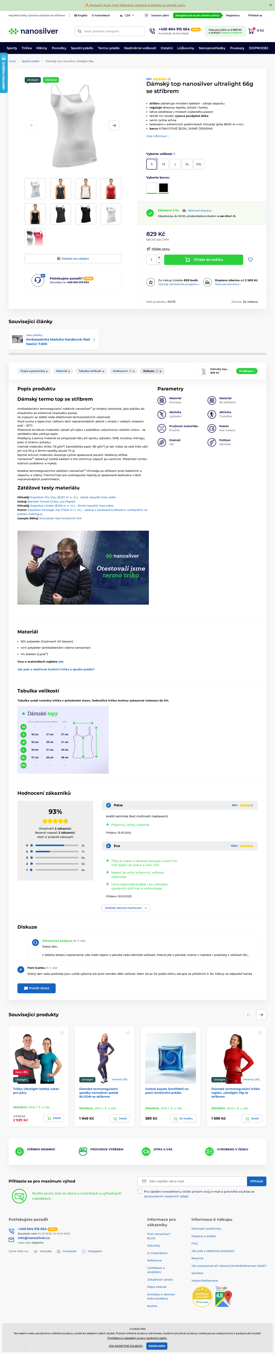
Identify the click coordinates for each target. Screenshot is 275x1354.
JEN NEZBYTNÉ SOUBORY (126, 1346)
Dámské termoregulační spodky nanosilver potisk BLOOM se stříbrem (98, 1093)
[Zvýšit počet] (159, 257)
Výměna (197, 1273)
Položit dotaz (38, 988)
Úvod (12, 61)
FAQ (194, 1243)
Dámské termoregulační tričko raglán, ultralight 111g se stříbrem (235, 1093)
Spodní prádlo (31, 61)
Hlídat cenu (161, 249)
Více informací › (157, 136)
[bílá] (151, 188)
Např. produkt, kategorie (101, 31)
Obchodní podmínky (206, 1228)
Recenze (197, 1258)
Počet (152, 260)
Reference (154, 1260)
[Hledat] (79, 31)
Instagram (95, 1251)
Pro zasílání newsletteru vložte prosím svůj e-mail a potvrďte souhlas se (199, 1194)
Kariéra (152, 1306)
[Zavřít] (271, 5)
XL (187, 164)
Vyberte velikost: (160, 154)
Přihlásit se (255, 15)
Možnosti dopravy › (200, 210)
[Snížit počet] (159, 262)
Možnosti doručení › (228, 284)
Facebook (69, 1251)
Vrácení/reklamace (204, 1280)
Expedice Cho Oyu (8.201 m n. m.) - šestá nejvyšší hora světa (73, 497)
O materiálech (101, 15)
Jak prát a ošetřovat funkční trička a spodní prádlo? (56, 669)
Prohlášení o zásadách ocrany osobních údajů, (137, 1338)
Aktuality (153, 1245)
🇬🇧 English (80, 15)
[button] (114, 125)
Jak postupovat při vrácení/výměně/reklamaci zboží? (228, 1265)
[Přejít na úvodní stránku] (33, 31)
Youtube (46, 1251)
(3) (158, 79)
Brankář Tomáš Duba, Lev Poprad (51, 501)
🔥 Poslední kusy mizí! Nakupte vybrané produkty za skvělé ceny (135, 5)
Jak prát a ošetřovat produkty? (213, 1251)
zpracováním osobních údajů (166, 1196)
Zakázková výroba (160, 1279)
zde (60, 661)
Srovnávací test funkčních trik (60, 518)
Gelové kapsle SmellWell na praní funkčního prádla (167, 1091)
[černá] (163, 188)
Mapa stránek (157, 1286)
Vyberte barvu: (158, 177)
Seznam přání (160, 15)
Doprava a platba (203, 1236)
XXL (199, 164)
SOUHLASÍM (157, 1346)
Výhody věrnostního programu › (179, 284)
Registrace (233, 15)
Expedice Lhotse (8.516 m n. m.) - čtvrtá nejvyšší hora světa (71, 505)
